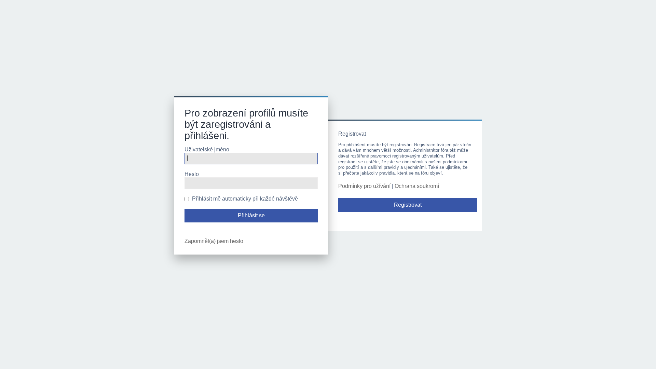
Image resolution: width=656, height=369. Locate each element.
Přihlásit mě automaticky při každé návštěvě (244, 199)
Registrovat (408, 205)
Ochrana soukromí (417, 186)
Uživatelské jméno (206, 149)
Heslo (191, 174)
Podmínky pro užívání (364, 186)
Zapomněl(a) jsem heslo (213, 241)
